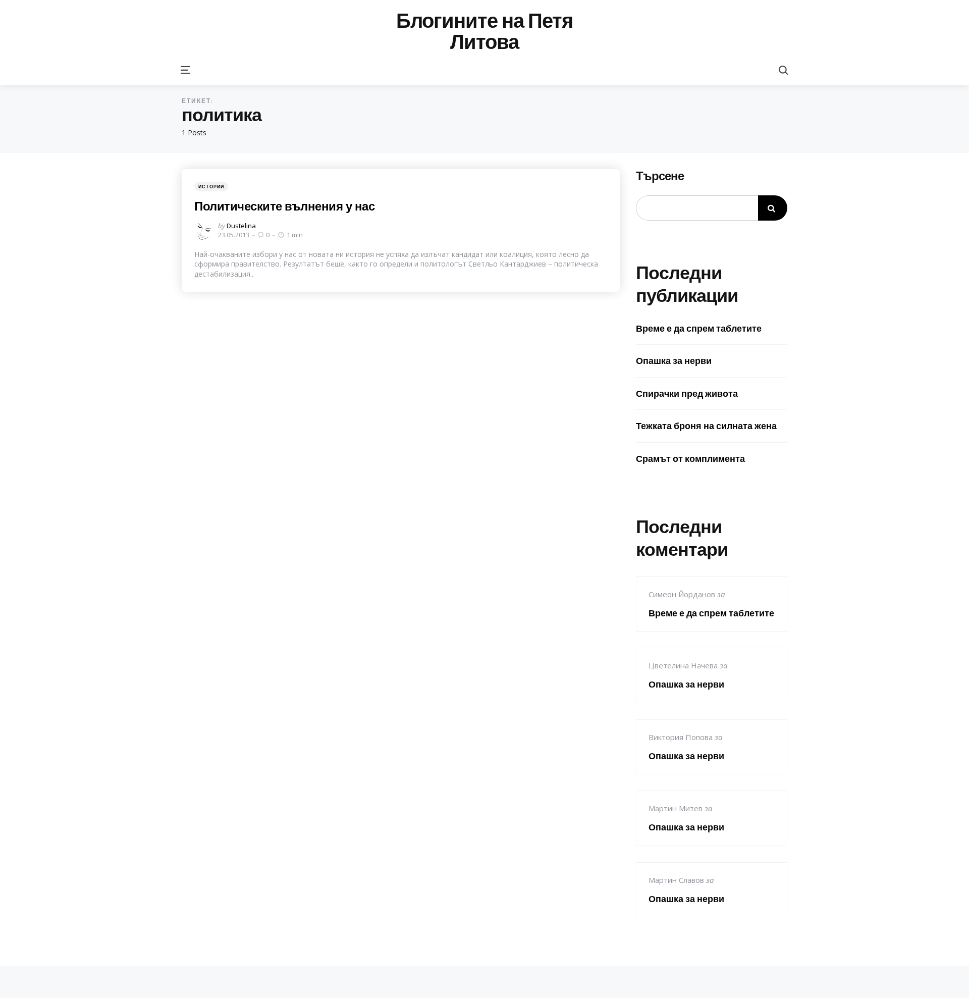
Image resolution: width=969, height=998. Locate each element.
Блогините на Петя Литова (484, 31)
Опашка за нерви (674, 360)
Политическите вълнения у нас (284, 206)
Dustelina (241, 225)
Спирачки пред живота (687, 393)
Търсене (660, 176)
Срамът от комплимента (690, 458)
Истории (211, 186)
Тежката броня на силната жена (706, 426)
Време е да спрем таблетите (699, 328)
